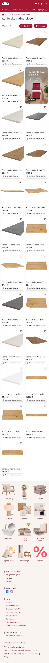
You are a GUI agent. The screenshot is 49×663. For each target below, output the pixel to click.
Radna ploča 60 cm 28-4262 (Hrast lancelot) (20, 170)
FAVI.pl (21, 650)
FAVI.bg (31, 654)
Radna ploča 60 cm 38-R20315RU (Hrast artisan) (22, 95)
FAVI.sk (14, 650)
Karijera (9, 581)
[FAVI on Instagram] (11, 591)
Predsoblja (24, 561)
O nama (9, 602)
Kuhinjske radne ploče (21, 14)
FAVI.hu (35, 650)
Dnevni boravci (24, 540)
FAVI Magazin (11, 615)
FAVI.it (7, 654)
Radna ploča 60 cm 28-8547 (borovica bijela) (20, 357)
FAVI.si (6, 657)
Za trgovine (10, 619)
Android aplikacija (16, 636)
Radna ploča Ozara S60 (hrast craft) (17, 282)
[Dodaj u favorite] (21, 32)
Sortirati (27, 26)
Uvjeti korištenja (12, 622)
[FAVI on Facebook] (7, 591)
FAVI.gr (38, 654)
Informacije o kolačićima (16, 625)
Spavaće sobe (40, 540)
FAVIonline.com (10, 643)
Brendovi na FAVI (13, 609)
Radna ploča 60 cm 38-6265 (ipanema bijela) (20, 133)
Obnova (25, 519)
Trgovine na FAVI (12, 606)
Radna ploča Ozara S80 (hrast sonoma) (18, 207)
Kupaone (8, 538)
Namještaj (6, 9)
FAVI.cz (7, 650)
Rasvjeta (8, 519)
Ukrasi (14, 9)
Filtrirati (41, 26)
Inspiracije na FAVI (13, 612)
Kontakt (9, 578)
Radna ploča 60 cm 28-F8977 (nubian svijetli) (21, 58)
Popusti (40, 561)
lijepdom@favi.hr (15, 575)
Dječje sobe (9, 561)
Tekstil (21, 9)
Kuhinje (40, 519)
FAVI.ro (28, 650)
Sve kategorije (38, 10)
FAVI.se (13, 654)
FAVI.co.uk (22, 654)
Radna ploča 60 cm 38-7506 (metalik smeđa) (20, 319)
